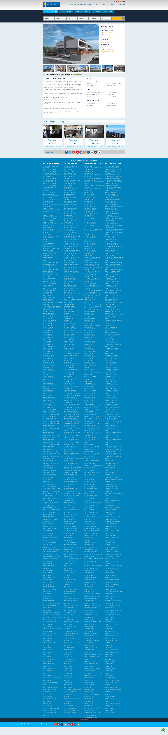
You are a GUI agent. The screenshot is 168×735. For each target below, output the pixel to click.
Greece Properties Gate (30, 724)
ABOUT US (114, 5)
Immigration (97, 11)
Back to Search (46, 74)
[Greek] (122, 2)
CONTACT (122, 5)
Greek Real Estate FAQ (83, 11)
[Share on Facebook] (66, 152)
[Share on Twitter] (69, 152)
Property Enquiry (77, 74)
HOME (72, 5)
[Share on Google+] (73, 152)
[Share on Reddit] (92, 152)
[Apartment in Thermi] (48, 68)
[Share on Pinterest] (77, 152)
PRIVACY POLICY (84, 720)
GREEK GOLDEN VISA (81, 5)
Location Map (53, 74)
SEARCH (117, 18)
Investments (109, 11)
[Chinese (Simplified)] (117, 2)
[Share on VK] (81, 152)
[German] (120, 2)
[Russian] (124, 2)
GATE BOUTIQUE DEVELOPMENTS (99, 5)
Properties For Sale (51, 11)
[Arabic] (115, 2)
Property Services (66, 11)
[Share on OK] (84, 152)
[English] (119, 2)
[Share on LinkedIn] (88, 152)
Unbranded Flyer (69, 74)
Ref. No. (103, 18)
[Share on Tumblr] (95, 152)
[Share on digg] (99, 152)
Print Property (61, 74)
